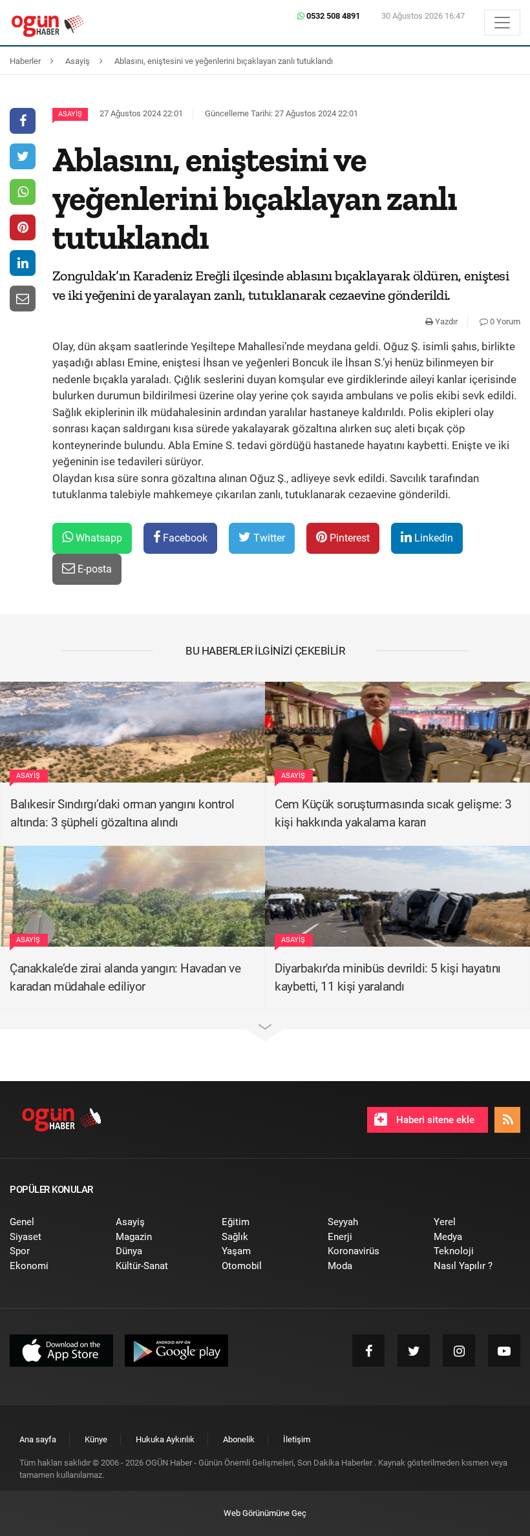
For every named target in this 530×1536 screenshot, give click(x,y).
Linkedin (432, 538)
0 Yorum (504, 321)
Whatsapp (97, 538)
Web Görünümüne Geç (265, 1513)
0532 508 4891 (332, 16)
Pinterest (348, 538)
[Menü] (502, 23)
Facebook (183, 538)
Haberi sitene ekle (434, 1120)
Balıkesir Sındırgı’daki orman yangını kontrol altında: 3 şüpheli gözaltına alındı (122, 813)
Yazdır (445, 321)
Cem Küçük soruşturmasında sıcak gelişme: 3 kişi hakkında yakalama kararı (393, 813)
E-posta (93, 569)
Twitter (268, 538)
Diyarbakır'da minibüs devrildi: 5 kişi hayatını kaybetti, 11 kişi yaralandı (388, 977)
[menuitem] (53, 1222)
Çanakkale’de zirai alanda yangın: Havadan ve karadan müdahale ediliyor (125, 977)
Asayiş (70, 114)
